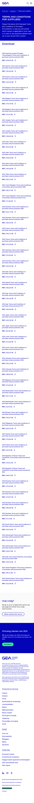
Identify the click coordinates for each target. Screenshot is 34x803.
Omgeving (5, 718)
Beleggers (5, 739)
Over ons (5, 11)
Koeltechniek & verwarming (11, 701)
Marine (4, 707)
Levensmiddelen (7, 704)
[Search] (28, 3)
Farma (4, 699)
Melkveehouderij (7, 710)
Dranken (5, 696)
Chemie (4, 693)
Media (4, 742)
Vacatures (5, 745)
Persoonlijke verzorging (10, 721)
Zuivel (4, 724)
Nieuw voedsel (7, 713)
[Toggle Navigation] (31, 3)
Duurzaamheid (7, 736)
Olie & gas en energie (9, 715)
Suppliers (13, 11)
